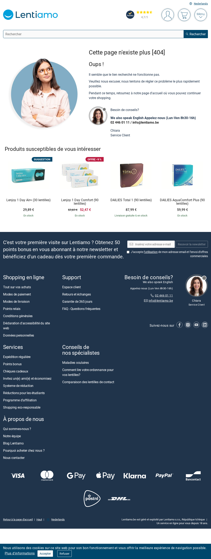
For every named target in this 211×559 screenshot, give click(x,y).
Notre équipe (12, 436)
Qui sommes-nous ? (17, 429)
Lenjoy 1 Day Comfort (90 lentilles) (79, 202)
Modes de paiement (17, 294)
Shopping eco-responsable (21, 407)
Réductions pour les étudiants (24, 393)
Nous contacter (14, 457)
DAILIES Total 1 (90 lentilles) (131, 200)
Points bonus (12, 364)
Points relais (11, 308)
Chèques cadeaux (15, 371)
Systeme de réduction (18, 385)
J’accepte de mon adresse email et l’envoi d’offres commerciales (169, 254)
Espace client (71, 287)
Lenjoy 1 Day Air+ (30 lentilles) (28, 200)
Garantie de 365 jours (77, 301)
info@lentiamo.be (145, 122)
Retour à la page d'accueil (18, 519)
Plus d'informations (20, 553)
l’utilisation (151, 252)
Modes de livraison (16, 301)
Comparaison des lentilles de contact (88, 382)
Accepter (45, 553)
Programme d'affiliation (19, 400)
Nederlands (201, 3)
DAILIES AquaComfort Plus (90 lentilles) (182, 202)
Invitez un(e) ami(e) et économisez (27, 378)
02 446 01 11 (120, 122)
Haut (39, 519)
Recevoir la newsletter (192, 244)
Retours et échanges (76, 294)
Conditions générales (18, 316)
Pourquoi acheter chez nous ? (24, 450)
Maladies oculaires (75, 362)
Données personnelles (18, 335)
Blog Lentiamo (13, 443)
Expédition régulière (16, 357)
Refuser (64, 553)
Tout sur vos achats (17, 287)
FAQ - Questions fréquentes (81, 308)
